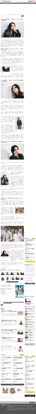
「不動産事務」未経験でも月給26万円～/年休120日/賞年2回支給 (29, 384)
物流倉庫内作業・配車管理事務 (29, 357)
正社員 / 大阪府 (6, 375)
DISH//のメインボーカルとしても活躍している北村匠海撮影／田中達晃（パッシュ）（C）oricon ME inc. (13, 99)
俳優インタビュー (11, 302)
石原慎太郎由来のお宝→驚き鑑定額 (30, 268)
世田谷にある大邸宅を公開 (29, 280)
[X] (30, 1)
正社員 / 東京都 (6, 359)
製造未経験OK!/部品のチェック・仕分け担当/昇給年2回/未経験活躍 (29, 244)
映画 (14, 302)
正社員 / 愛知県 (18, 359)
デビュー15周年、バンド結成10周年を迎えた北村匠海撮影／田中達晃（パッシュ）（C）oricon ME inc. (12, 38)
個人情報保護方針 (24, 402)
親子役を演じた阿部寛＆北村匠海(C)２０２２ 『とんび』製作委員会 (12, 242)
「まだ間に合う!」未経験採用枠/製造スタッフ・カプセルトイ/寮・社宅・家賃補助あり (29, 366)
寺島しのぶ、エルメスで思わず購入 (30, 273)
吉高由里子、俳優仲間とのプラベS (30, 271)
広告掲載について (8, 402)
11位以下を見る (30, 283)
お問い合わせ (12, 402)
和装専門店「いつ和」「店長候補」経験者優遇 (29, 257)
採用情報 (31, 402)
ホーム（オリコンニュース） (3, 14)
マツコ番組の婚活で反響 (29, 278)
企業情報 (34, 402)
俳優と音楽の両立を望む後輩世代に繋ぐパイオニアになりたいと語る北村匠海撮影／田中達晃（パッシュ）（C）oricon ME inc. (12, 160)
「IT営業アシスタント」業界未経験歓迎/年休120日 (29, 388)
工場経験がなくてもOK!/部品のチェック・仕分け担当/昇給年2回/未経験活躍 (29, 253)
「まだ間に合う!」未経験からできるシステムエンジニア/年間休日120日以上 (29, 249)
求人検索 (22, 354)
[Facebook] (32, 1)
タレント (22, 302)
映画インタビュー (18, 302)
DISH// (7, 302)
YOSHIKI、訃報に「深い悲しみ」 (30, 266)
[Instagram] (33, 1)
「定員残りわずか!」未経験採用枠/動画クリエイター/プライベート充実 (29, 379)
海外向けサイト (19, 402)
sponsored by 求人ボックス (33, 262)
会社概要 (1, 402)
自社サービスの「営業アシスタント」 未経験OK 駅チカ (29, 375)
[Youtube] (34, 1)
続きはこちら (13, 384)
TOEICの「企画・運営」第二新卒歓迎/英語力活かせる (29, 361)
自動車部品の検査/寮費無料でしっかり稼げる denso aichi (29, 240)
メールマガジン (16, 402)
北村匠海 (5, 302)
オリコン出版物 (4, 402)
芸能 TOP (8, 14)
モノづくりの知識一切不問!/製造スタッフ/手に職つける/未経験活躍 (29, 371)
